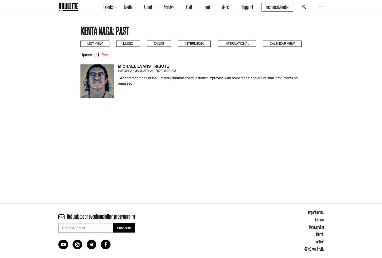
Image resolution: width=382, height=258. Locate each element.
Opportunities (316, 212)
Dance (159, 43)
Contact (319, 241)
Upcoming (88, 54)
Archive (169, 7)
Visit (189, 7)
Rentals (319, 220)
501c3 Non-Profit (314, 249)
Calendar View (282, 43)
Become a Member (277, 7)
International (237, 43)
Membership (316, 227)
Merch (226, 7)
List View (95, 43)
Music (128, 43)
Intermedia (194, 43)
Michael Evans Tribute (143, 66)
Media (128, 7)
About (148, 7)
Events (108, 7)
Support (247, 7)
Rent (207, 7)
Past (105, 54)
